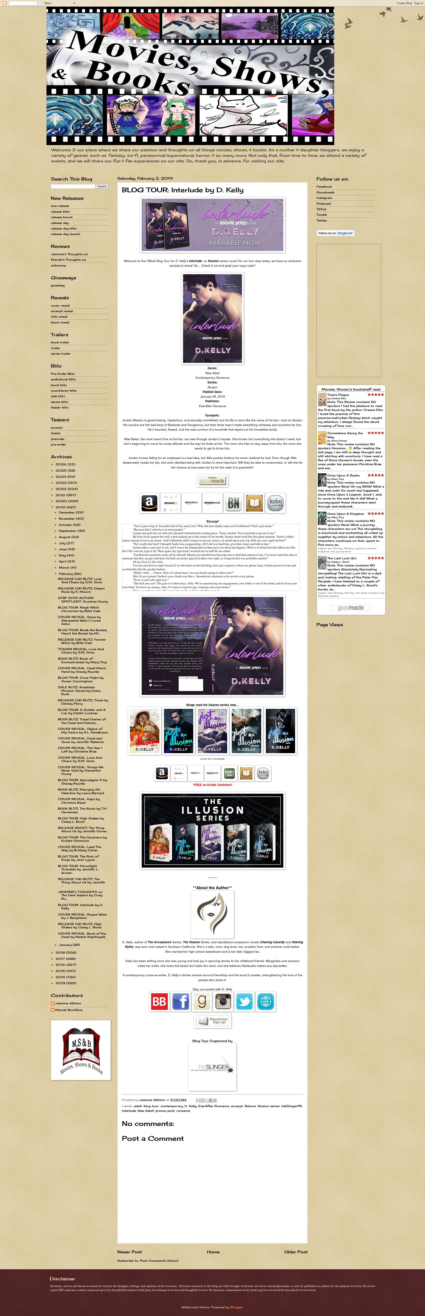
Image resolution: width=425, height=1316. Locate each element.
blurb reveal (60, 322)
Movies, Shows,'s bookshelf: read (351, 389)
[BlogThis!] (202, 1100)
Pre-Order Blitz (63, 373)
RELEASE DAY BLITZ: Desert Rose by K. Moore (81, 590)
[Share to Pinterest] (215, 1100)
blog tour (151, 1106)
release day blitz (64, 228)
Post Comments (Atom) (159, 1260)
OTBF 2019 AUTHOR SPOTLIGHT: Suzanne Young (83, 599)
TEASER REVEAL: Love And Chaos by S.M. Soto (81, 650)
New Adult (146, 1110)
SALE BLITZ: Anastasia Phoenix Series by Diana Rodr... (79, 690)
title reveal (59, 316)
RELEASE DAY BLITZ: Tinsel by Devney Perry (83, 701)
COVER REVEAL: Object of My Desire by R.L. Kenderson (83, 730)
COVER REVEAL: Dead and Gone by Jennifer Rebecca (81, 740)
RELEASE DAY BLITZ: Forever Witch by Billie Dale (82, 641)
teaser (56, 433)
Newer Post (129, 1251)
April (63, 561)
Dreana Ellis (338, 398)
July (63, 543)
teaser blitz (60, 407)
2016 (61, 964)
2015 (61, 971)
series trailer (61, 353)
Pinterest (324, 203)
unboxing (58, 265)
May (63, 555)
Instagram (324, 198)
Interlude (129, 1110)
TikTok (321, 209)
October (66, 525)
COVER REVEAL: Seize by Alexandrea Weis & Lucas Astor (79, 620)
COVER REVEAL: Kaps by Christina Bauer (79, 800)
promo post (165, 1110)
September (68, 531)
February (66, 573)
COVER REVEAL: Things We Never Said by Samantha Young (80, 770)
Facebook (324, 186)
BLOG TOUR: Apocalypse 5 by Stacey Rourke (82, 781)
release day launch (65, 234)
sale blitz (58, 396)
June (63, 549)
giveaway (58, 285)
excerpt (237, 1106)
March (64, 567)
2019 (61, 507)
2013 (61, 983)
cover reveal (60, 305)
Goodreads (325, 192)
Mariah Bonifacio (69, 1010)
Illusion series (269, 1106)
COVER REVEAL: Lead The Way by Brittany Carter (79, 848)
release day (60, 223)
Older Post (296, 1251)
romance (183, 1110)
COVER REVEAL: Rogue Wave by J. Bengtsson (82, 916)
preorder (58, 439)
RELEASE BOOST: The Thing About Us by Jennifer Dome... (83, 829)
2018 (61, 952)
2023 (62, 482)
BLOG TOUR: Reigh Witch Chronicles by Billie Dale (79, 609)
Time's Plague (338, 395)
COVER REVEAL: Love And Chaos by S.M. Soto (80, 759)
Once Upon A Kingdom (345, 513)
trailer (55, 348)
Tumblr (322, 214)
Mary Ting (337, 479)
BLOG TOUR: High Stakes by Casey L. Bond (81, 819)
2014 (61, 977)
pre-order (58, 444)
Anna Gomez (339, 440)
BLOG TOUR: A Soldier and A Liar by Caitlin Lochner (82, 711)
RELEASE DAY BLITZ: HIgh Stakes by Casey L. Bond (79, 925)
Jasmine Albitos (68, 1003)
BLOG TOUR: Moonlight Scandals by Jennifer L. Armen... (78, 869)
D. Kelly (191, 1106)
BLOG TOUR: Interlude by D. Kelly (80, 906)
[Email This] (198, 1100)
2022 (62, 489)
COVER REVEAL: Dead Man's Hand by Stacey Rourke (82, 669)
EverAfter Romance (213, 1106)
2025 (62, 470)
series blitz (59, 402)
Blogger (236, 1307)
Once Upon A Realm (343, 475)
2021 (61, 495)
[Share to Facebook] (211, 1100)
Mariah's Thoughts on (68, 259)
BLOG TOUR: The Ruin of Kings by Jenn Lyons (78, 858)
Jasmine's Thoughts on (69, 254)
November (67, 518)
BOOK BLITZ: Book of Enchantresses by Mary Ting (82, 660)
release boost (62, 217)
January (66, 945)
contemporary (171, 1106)
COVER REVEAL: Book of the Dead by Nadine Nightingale (82, 935)
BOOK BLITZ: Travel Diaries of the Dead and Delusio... (82, 720)
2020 (62, 501)
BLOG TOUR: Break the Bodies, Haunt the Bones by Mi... (82, 631)
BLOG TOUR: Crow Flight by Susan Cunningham (80, 679)
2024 (62, 476)
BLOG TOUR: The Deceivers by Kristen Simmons (82, 839)
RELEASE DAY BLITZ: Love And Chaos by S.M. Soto (80, 580)
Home (213, 1251)
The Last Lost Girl (341, 558)
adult (138, 1106)
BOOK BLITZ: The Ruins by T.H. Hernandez (82, 810)
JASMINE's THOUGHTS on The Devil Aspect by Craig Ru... (80, 895)
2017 (61, 958)
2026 (62, 464)
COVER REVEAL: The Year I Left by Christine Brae (80, 749)
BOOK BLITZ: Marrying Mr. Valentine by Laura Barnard (81, 791)
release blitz (60, 211)
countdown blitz (64, 390)
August (65, 537)
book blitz (59, 385)
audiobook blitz (63, 379)
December (67, 512)
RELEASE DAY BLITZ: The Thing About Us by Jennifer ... (81, 882)
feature (250, 1106)
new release (60, 206)
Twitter (322, 220)
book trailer (60, 342)
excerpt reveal (62, 311)
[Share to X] (206, 1100)
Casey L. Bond (340, 561)
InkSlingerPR (291, 1106)
